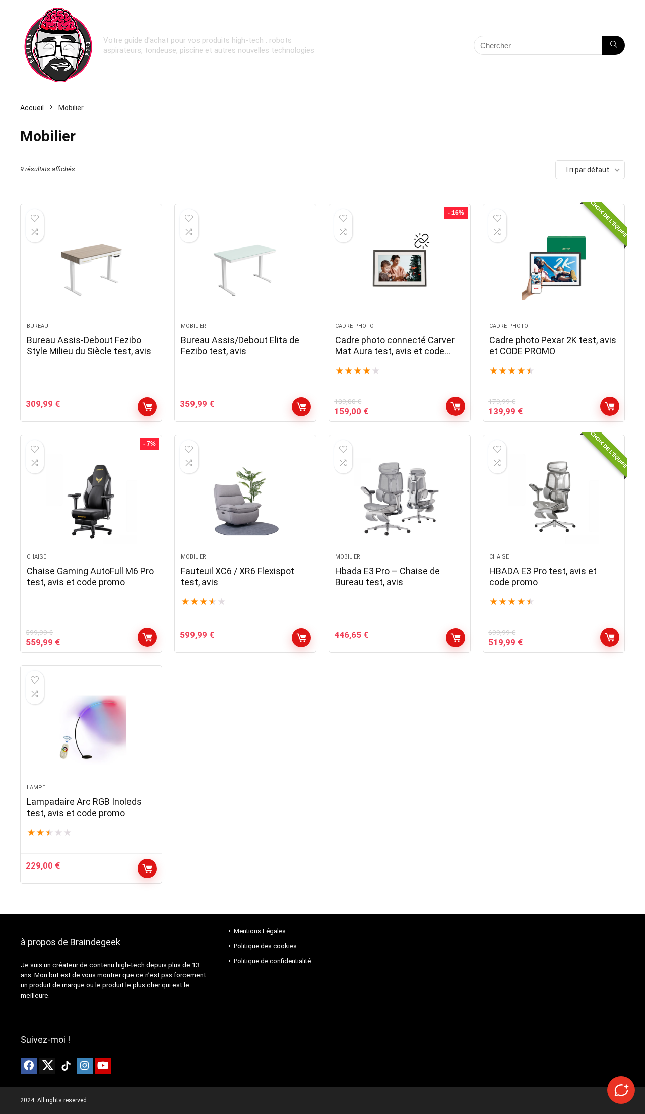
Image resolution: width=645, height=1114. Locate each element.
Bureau (37, 326)
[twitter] (47, 1066)
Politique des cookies (265, 946)
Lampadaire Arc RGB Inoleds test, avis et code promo (84, 807)
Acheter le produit (147, 406)
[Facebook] (29, 1066)
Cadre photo (354, 326)
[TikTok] (66, 1066)
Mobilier (193, 326)
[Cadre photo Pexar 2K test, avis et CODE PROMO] (553, 268)
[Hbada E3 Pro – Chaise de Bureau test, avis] (399, 499)
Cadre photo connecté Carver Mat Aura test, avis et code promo (395, 351)
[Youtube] (103, 1066)
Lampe (36, 787)
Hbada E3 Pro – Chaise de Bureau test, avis (387, 576)
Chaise (36, 556)
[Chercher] (613, 45)
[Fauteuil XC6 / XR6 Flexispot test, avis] (245, 499)
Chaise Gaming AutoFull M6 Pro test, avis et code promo (90, 576)
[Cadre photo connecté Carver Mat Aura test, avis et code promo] (399, 268)
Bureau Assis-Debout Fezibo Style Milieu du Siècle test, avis (89, 345)
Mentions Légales (260, 931)
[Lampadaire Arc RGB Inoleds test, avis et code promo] (91, 730)
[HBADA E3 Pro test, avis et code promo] (553, 499)
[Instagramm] (85, 1066)
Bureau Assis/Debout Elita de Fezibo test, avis (240, 345)
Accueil (32, 108)
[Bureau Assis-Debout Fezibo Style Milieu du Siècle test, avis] (91, 268)
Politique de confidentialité (272, 961)
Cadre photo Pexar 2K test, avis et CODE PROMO (552, 345)
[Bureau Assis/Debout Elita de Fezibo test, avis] (245, 268)
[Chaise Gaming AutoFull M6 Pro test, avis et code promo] (91, 499)
